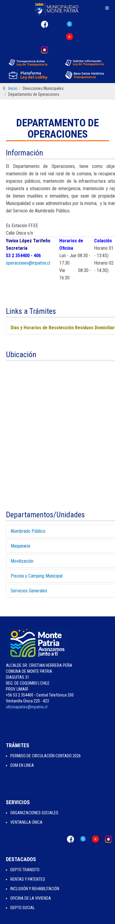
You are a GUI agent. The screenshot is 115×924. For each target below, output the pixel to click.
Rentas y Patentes (27, 879)
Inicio (12, 88)
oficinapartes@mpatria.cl (26, 706)
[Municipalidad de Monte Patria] (57, 8)
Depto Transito (25, 869)
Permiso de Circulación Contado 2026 (45, 755)
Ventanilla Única (26, 822)
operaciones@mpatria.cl (28, 263)
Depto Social (22, 907)
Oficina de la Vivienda (30, 898)
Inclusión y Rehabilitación (34, 888)
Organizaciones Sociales (34, 812)
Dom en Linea (22, 765)
